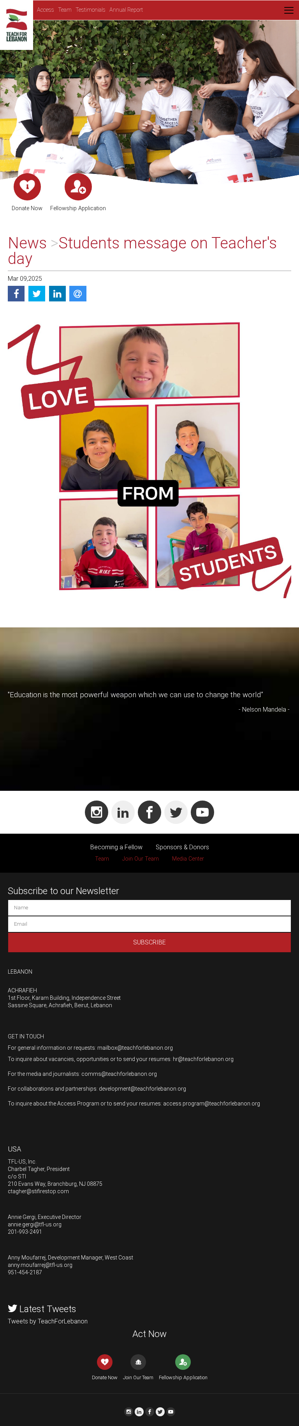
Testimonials (91, 10)
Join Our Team (140, 859)
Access (45, 10)
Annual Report (126, 10)
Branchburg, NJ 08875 (74, 1184)
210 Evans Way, (27, 1184)
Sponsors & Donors (182, 847)
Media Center (188, 859)
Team (65, 10)
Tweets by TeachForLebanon (48, 1321)
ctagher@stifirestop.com (38, 1191)
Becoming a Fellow (116, 847)
